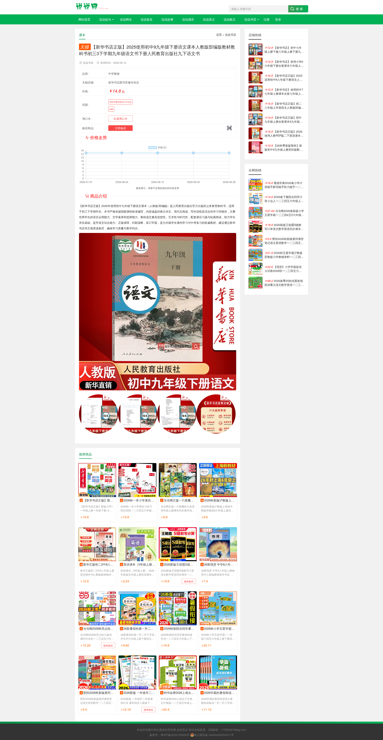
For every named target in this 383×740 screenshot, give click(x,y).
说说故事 (167, 19)
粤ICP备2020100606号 (175, 735)
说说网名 (126, 19)
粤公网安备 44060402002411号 (214, 735)
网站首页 (84, 19)
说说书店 (250, 19)
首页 (219, 35)
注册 (266, 19)
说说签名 (147, 19)
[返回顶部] (375, 662)
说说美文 (209, 19)
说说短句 (105, 19)
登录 (278, 19)
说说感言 (188, 19)
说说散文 (230, 19)
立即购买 (120, 128)
